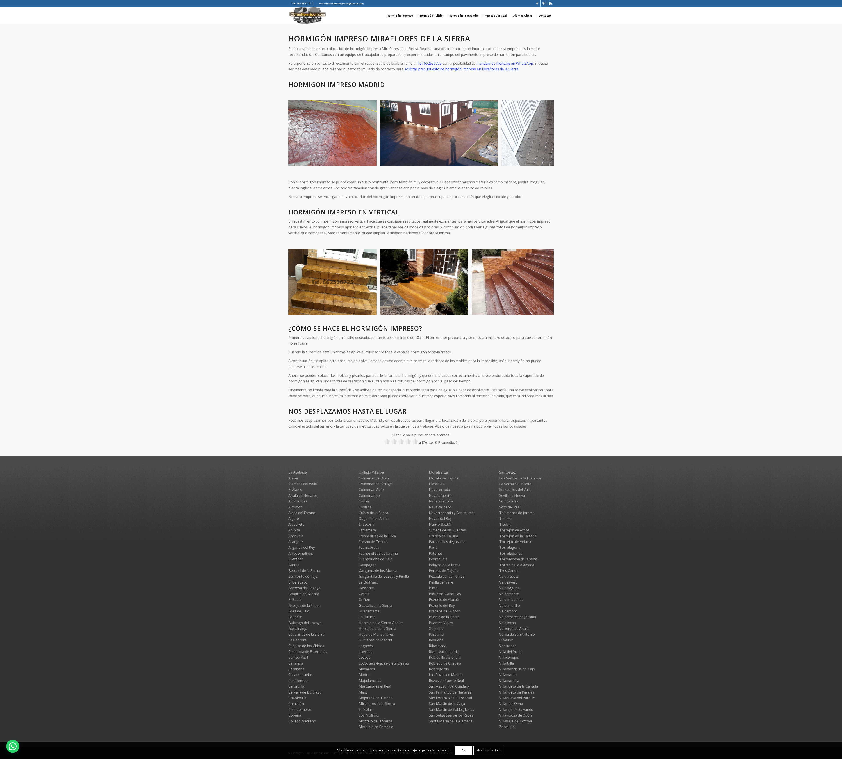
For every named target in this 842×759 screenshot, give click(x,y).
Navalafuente (440, 495)
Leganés (366, 645)
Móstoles (436, 483)
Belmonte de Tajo (303, 576)
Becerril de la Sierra (304, 570)
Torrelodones (510, 553)
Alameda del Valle (302, 483)
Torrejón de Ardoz (514, 530)
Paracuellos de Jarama (447, 541)
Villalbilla (506, 663)
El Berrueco (297, 582)
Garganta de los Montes (378, 570)
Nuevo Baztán (440, 524)
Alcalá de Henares (303, 495)
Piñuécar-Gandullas (445, 593)
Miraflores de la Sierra (377, 703)
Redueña (436, 640)
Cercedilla (296, 686)
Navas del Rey (440, 518)
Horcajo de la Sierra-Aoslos (381, 622)
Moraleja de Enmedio (376, 726)
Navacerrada (439, 489)
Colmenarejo (369, 495)
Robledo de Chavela (445, 663)
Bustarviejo (297, 628)
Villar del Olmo (511, 703)
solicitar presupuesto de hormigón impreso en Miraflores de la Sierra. (461, 69)
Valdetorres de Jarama (517, 616)
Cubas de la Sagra (373, 512)
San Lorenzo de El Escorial (450, 697)
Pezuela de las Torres (446, 576)
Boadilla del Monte (303, 593)
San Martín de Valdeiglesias (451, 709)
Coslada (365, 507)
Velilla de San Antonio (517, 634)
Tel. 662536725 (429, 63)
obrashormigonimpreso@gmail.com (341, 3)
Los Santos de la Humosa (520, 478)
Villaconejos (509, 657)
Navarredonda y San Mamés (452, 512)
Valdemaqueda (511, 599)
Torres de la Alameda (516, 565)
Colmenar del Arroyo (376, 483)
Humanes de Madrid (375, 640)
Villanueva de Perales (516, 692)
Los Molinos (369, 715)
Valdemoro (508, 611)
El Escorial (367, 524)
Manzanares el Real (375, 686)
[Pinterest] (544, 3)
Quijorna (436, 628)
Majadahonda (370, 680)
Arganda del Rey (301, 547)
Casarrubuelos (300, 674)
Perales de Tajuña (443, 570)
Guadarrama (369, 611)
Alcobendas (297, 501)
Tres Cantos (509, 570)
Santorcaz (507, 472)
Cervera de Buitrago (305, 692)
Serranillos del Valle (515, 489)
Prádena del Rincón (444, 611)
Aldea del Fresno (301, 512)
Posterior (543, 133)
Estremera (367, 530)
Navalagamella (441, 501)
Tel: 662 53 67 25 (301, 3)
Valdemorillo (509, 605)
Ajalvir (293, 478)
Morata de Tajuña (443, 478)
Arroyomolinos (300, 553)
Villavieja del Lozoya (515, 721)
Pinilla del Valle (441, 582)
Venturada (508, 645)
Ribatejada (437, 645)
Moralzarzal (439, 472)
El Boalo (295, 599)
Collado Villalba (371, 472)
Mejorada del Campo (376, 697)
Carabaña (296, 669)
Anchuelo (296, 536)
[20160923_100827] (372, 161)
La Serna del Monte (515, 483)
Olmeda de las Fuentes (447, 530)
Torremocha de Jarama (518, 559)
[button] (12, 746)
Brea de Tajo (298, 611)
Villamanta (508, 674)
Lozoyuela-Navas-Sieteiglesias (384, 663)
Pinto (433, 588)
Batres (293, 565)
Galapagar (367, 565)
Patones (435, 553)
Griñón (364, 599)
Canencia (295, 663)
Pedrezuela (438, 559)
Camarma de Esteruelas (307, 651)
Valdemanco (509, 593)
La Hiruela (367, 616)
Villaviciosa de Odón (515, 715)
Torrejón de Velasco (515, 541)
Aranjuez (295, 541)
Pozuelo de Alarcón (444, 599)
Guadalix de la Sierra (375, 605)
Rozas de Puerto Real (446, 680)
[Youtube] (550, 3)
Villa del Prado (511, 651)
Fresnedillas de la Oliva (377, 536)
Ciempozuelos (300, 709)
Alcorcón (295, 507)
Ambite (294, 530)
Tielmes (505, 518)
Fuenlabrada (369, 547)
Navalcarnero (440, 507)
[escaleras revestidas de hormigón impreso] (372, 310)
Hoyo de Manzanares (376, 634)
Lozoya (365, 657)
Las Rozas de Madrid (446, 674)
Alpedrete (296, 524)
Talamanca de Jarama (517, 512)
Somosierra (508, 501)
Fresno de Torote (373, 541)
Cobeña (294, 715)
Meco (363, 692)
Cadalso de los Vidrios (306, 645)
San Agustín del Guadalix (449, 686)
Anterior (298, 133)
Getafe (364, 593)
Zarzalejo (507, 726)
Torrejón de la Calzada (517, 536)
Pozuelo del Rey (442, 605)
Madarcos (367, 669)
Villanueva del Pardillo (517, 697)
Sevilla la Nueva (512, 495)
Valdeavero (508, 582)
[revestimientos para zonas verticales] (463, 310)
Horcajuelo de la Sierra (377, 628)
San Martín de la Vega (447, 703)
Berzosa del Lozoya (304, 588)
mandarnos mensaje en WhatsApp (504, 63)
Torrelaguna (509, 547)
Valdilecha (507, 622)
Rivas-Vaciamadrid (444, 651)
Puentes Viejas (441, 622)
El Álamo (295, 489)
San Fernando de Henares (450, 692)
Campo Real (298, 657)
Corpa (364, 501)
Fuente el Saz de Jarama (378, 553)
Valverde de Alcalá (514, 628)
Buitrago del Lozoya (304, 622)
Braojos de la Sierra (304, 605)
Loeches (365, 651)
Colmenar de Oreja (374, 478)
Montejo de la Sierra (375, 721)
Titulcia (505, 524)
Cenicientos (297, 680)
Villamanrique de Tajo (517, 669)
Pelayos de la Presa (444, 565)
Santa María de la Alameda (450, 721)
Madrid (364, 674)
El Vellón (506, 640)
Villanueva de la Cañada (518, 686)
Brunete (295, 616)
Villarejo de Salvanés (516, 709)
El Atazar (295, 559)
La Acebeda (297, 472)
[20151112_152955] (493, 161)
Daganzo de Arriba (374, 518)
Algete (293, 518)
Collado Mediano (302, 721)
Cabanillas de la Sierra (306, 634)
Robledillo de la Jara (445, 657)
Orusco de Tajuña (443, 536)
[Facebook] (537, 3)
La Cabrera (297, 640)
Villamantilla (509, 680)
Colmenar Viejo (371, 489)
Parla (433, 547)
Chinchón (296, 703)
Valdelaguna (509, 588)
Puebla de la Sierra (444, 616)
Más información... (489, 750)
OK (463, 750)
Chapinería (297, 697)
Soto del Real (510, 507)
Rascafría (436, 634)
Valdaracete (509, 576)
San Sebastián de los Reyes (451, 715)
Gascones (367, 588)
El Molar (365, 709)
